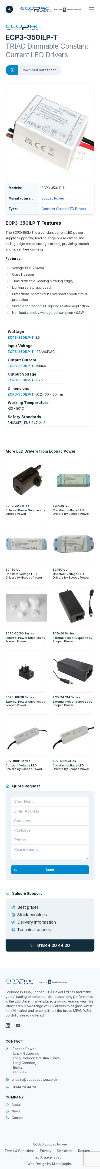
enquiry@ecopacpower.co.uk (34, 1079)
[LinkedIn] (8, 1025)
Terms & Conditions (19, 1151)
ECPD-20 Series (17, 506)
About (16, 1105)
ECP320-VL (61, 506)
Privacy (45, 1151)
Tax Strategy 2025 (47, 1157)
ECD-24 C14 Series (66, 697)
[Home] (50, 9)
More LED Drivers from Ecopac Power (41, 451)
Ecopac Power (53, 198)
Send (50, 870)
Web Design (37, 1164)
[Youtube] (18, 1025)
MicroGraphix (62, 1164)
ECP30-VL (60, 569)
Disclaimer (65, 1151)
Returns (84, 1151)
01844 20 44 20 (53, 945)
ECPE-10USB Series (20, 697)
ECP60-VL (13, 569)
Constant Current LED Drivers (64, 209)
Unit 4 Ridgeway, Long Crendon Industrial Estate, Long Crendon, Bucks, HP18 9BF (37, 1062)
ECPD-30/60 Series (20, 633)
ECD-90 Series (63, 633)
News (16, 1111)
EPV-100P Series (18, 761)
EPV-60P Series (64, 761)
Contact (17, 1118)
